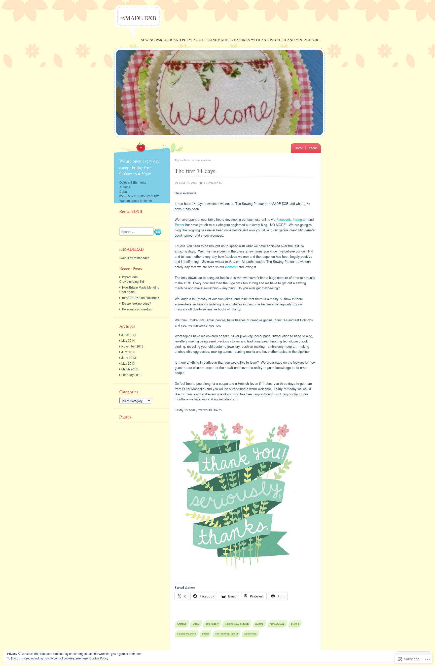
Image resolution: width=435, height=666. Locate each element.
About (313, 148)
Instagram (300, 219)
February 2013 (131, 374)
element (231, 266)
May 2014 (128, 340)
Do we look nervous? (136, 303)
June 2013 (128, 357)
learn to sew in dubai (237, 623)
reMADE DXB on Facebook (140, 297)
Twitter (179, 224)
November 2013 (132, 346)
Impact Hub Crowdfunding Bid (131, 279)
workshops (250, 633)
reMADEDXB (277, 623)
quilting (259, 623)
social (205, 633)
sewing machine (186, 633)
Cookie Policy (98, 658)
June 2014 (128, 334)
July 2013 (128, 352)
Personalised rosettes (137, 309)
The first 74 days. (196, 171)
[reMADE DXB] (219, 141)
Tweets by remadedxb (134, 258)
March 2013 (129, 369)
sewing (295, 623)
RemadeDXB (130, 211)
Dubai (196, 623)
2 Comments (213, 182)
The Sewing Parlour (226, 633)
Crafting (181, 623)
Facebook (283, 219)
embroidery (212, 623)
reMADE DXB (138, 18)
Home (299, 148)
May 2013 (128, 363)
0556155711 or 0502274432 (139, 196)
